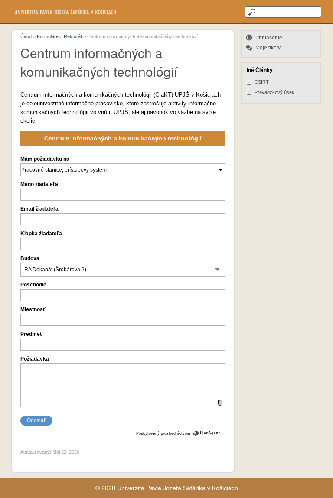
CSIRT (262, 82)
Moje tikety (268, 48)
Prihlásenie (268, 38)
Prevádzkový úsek (274, 92)
